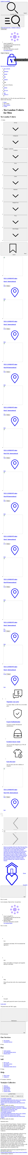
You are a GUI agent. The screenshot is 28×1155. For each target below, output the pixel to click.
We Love (6, 90)
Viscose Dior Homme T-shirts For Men (15, 854)
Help (3, 1069)
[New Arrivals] (15, 70)
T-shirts (5, 106)
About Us (6, 94)
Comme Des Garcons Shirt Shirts (11, 849)
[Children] (15, 81)
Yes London (6, 103)
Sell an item (3, 29)
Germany (20, 1152)
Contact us (6, 1077)
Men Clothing (7, 105)
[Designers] (15, 72)
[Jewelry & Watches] (15, 86)
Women (5, 74)
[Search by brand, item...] (12, 21)
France (2, 1152)
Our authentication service (10, 1052)
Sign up (7, 53)
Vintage (5, 87)
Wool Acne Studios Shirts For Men (12, 847)
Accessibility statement (6, 1098)
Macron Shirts (19, 852)
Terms (10, 1101)
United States (15, 1152)
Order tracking (7, 1050)
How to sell (6, 1062)
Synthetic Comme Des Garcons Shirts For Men (14, 850)
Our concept (6, 1040)
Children (6, 79)
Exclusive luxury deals (13, 741)
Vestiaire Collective (6, 1079)
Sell (3, 1056)
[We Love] (15, 91)
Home (5, 102)
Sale (5, 93)
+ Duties (8, 285)
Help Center (6, 1075)
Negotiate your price (13, 702)
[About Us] (15, 96)
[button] (8, 46)
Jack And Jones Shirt (11, 852)
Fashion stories (7, 1091)
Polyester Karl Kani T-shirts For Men (15, 857)
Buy (3, 1044)
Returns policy (7, 1053)
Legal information (13, 1100)
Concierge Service (8, 1042)
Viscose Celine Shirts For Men (18, 848)
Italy (26, 1152)
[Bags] (15, 83)
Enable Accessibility (5, 1)
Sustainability (7, 1087)
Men (5, 76)
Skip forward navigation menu (8, 66)
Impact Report (7, 1088)
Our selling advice (8, 1064)
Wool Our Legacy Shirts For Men (14, 853)
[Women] (15, 75)
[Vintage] (15, 89)
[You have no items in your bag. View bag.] (12, 64)
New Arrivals (7, 68)
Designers (6, 71)
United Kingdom (8, 1152)
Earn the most (11, 761)
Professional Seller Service (10, 1066)
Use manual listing (8, 50)
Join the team (7, 1089)
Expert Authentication (13, 722)
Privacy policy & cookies (8, 1105)
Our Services (5, 1034)
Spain (23, 1152)
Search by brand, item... (18, 14)
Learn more (3, 1004)
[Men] (15, 78)
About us (6, 1085)
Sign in (2, 53)
